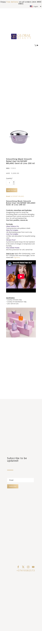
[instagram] (28, 567)
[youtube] (33, 567)
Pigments (17, 257)
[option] (19, 137)
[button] (35, 6)
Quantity (9, 178)
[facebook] (18, 567)
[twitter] (23, 567)
